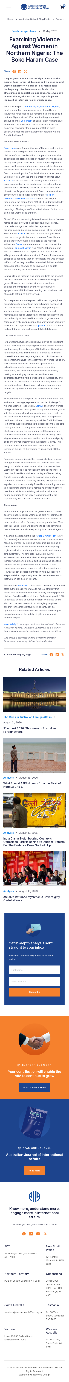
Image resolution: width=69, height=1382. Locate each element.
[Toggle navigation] (8, 7)
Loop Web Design (40, 1374)
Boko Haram (10, 148)
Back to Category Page (18, 654)
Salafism (8, 180)
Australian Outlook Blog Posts (34, 19)
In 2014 (21, 233)
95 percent (26, 120)
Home (10, 19)
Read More (34, 1170)
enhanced (23, 585)
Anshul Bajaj (10, 624)
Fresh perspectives (24, 31)
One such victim (23, 248)
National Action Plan (46, 536)
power (41, 325)
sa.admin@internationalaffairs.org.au (23, 1312)
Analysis (8, 777)
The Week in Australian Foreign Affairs (27, 716)
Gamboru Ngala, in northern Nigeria (41, 106)
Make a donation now (34, 1087)
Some (19, 244)
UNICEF (39, 406)
